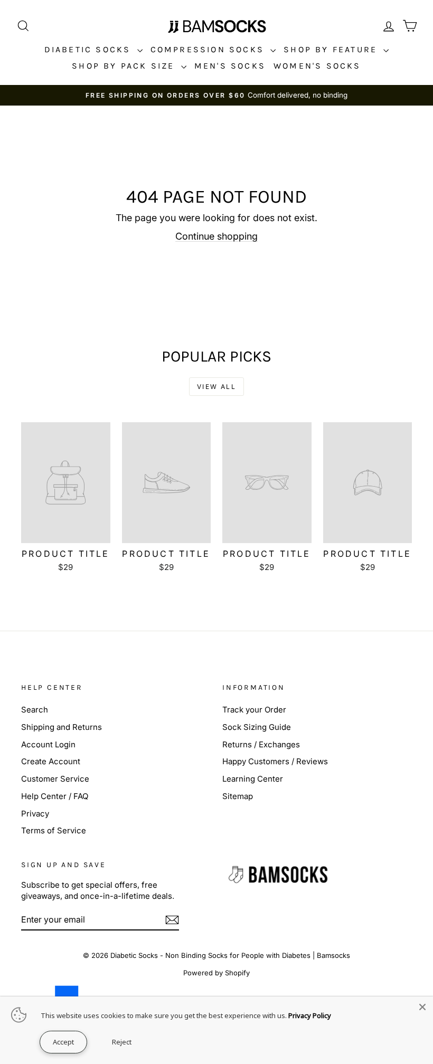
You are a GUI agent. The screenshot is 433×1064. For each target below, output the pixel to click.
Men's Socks (230, 66)
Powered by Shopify (216, 972)
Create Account (50, 761)
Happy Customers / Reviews (275, 761)
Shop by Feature (332, 49)
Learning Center (252, 779)
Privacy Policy (309, 1015)
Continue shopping (216, 236)
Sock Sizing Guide (256, 727)
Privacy (35, 814)
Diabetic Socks (89, 49)
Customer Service (55, 779)
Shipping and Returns (61, 727)
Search (34, 710)
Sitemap (237, 796)
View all (216, 387)
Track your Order (254, 710)
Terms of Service (53, 830)
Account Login (48, 744)
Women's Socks (317, 66)
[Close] (422, 1007)
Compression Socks (209, 49)
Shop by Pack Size (125, 66)
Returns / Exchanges (261, 744)
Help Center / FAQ (54, 796)
